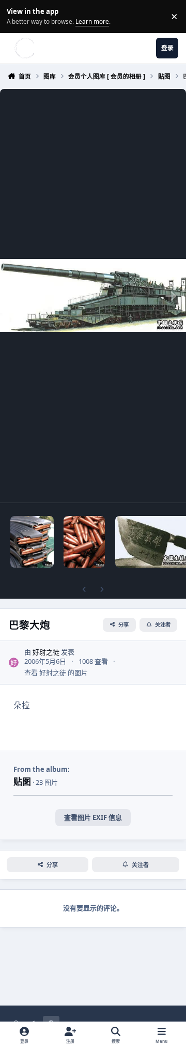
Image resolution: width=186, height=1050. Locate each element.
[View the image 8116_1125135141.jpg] (84, 542)
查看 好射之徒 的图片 (56, 672)
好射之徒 (46, 652)
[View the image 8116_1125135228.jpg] (32, 542)
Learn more (18, 16)
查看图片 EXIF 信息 (93, 817)
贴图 (22, 781)
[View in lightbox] (93, 296)
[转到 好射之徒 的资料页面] (14, 663)
